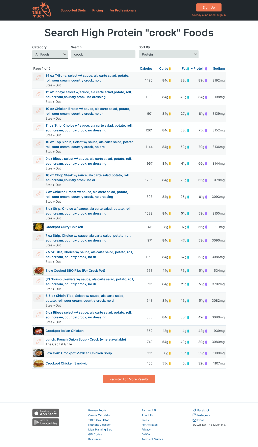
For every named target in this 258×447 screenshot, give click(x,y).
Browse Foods (97, 410)
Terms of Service (152, 439)
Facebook (203, 410)
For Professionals (122, 10)
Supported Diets (73, 10)
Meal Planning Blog (100, 429)
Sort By (144, 47)
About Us (148, 415)
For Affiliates (150, 424)
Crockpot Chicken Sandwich (67, 363)
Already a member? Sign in (209, 15)
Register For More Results (129, 379)
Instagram (203, 415)
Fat (184, 68)
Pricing (97, 10)
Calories (146, 68)
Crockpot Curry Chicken (64, 227)
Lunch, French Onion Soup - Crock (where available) (86, 339)
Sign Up (209, 7)
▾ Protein (198, 68)
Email (200, 420)
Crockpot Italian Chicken (65, 331)
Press (145, 420)
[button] (50, 54)
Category (39, 47)
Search (76, 47)
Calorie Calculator (99, 415)
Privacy (146, 429)
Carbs (164, 68)
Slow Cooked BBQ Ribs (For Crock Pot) (75, 270)
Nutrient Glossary (99, 424)
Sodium (219, 68)
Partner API (149, 410)
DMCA (146, 434)
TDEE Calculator (98, 420)
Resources (95, 439)
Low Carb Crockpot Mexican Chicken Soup (79, 353)
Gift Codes (95, 434)
